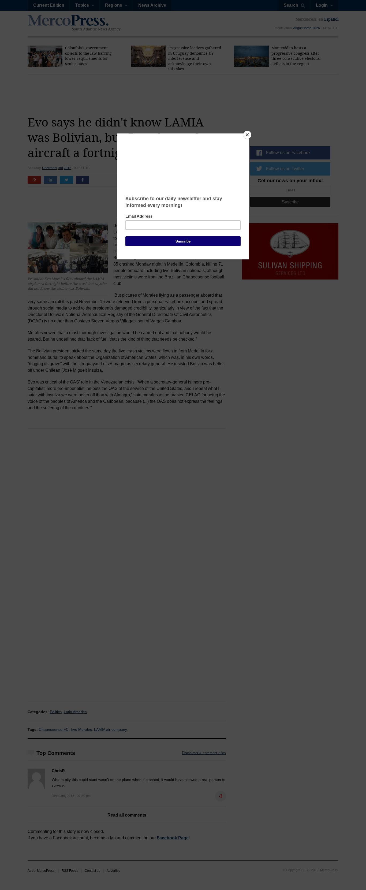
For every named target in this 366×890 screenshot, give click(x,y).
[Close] (247, 135)
